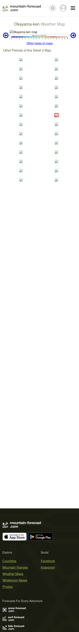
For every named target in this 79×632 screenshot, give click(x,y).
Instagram (48, 567)
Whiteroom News (14, 580)
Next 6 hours (72, 35)
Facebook (48, 561)
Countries (9, 561)
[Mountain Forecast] (21, 8)
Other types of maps (40, 43)
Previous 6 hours (6, 35)
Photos (7, 586)
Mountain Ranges (15, 567)
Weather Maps (12, 573)
